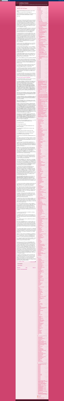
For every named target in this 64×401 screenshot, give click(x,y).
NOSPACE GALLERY (40, 354)
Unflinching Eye (40, 246)
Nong (38, 300)
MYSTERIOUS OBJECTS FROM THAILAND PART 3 (42, 388)
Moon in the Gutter (40, 209)
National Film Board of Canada (42, 353)
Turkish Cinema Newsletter (41, 245)
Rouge (39, 226)
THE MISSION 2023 (41, 42)
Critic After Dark (40, 147)
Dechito (39, 155)
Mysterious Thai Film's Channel (42, 296)
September (40, 13)
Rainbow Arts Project (40, 223)
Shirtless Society (40, 314)
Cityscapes (39, 146)
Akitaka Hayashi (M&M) (41, 120)
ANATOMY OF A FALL (41, 48)
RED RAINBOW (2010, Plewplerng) (42, 115)
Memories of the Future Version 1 (42, 204)
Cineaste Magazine (40, 142)
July (39, 15)
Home (26, 267)
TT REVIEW (39, 317)
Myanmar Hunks (40, 212)
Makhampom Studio (40, 352)
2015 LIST (39, 376)
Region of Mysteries (40, 310)
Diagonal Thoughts (40, 157)
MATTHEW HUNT (40, 202)
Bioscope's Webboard (40, 265)
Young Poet (39, 328)
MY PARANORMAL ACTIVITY (42, 39)
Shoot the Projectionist (41, 231)
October (40, 12)
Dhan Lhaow (39, 273)
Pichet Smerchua (40, 303)
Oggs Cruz (39, 217)
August (40, 14)
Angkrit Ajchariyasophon (41, 262)
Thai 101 (39, 239)
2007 (38, 75)
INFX (38, 184)
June (39, 16)
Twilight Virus (39, 325)
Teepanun (39, 238)
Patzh (38, 302)
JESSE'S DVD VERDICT (41, 186)
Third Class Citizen (40, 321)
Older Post (34, 267)
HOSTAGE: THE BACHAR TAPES (43, 22)
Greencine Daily (40, 180)
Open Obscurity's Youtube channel (42, 88)
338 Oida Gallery (40, 337)
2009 (38, 73)
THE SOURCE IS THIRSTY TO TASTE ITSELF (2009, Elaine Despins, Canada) (43, 101)
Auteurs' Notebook (40, 128)
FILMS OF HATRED (41, 27)
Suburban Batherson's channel (42, 356)
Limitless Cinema (23, 3)
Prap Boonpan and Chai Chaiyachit (42, 307)
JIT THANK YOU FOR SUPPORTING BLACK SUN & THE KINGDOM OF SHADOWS (42, 84)
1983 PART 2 (40, 58)
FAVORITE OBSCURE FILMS (41, 382)
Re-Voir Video (39, 224)
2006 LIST (39, 369)
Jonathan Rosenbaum (40, 191)
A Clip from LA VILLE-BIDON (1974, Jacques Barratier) (42, 106)
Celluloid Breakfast (40, 139)
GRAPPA (39, 281)
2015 (38, 68)
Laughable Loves (40, 289)
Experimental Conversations (41, 164)
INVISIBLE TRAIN (41, 43)
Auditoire (39, 127)
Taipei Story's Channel (41, 357)
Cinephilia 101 (40, 145)
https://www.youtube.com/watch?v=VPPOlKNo (23, 77)
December (40, 10)
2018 (38, 65)
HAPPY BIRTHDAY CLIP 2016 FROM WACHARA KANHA (42, 82)
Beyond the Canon (40, 131)
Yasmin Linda (39, 255)
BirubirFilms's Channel (41, 342)
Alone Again (39, 261)
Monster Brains (40, 208)
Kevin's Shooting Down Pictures (42, 192)
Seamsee (39, 313)
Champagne (39, 269)
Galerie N (39, 345)
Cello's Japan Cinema (40, 138)
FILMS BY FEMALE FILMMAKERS (42, 383)
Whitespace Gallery (40, 361)
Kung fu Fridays (40, 194)
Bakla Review (39, 129)
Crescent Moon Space (41, 270)
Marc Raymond (40, 201)
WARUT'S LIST (40, 35)
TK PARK (39, 359)
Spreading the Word (40, 235)
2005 (38, 77)
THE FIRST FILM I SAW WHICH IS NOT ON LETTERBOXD (43, 44)
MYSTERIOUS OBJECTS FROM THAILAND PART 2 (42, 387)
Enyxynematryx (40, 277)
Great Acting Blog (40, 179)
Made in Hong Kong (40, 292)
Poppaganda (39, 306)
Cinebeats (39, 143)
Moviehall (39, 295)
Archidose (39, 123)
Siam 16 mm (39, 232)
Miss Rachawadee (40, 294)
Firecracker (39, 175)
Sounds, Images (40, 234)
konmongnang (40, 332)
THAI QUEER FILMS (40, 392)
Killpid (39, 287)
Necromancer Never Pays (41, 213)
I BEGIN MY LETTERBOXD (42, 50)
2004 (38, 78)
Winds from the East (40, 252)
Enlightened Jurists (40, 276)
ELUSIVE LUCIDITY (40, 161)
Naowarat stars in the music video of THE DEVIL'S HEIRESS (42, 116)
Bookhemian (39, 268)
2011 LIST (39, 373)
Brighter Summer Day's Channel (42, 343)
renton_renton (40, 333)
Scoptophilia (39, 228)
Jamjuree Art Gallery (40, 348)
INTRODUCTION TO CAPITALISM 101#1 (43, 95)
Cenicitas (39, 140)
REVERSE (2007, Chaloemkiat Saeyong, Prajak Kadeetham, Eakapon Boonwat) (43, 96)
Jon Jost (39, 190)
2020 (38, 63)
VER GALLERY (40, 360)
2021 (38, 62)
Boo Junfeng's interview (41, 107)
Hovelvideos (39, 284)
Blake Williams (40, 132)
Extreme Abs (39, 166)
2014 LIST (39, 375)
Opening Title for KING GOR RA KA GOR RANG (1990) (42, 105)
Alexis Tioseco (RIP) (40, 121)
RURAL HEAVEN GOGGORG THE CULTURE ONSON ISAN (43, 32)
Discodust (39, 158)
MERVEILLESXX (40, 291)
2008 (38, 74)
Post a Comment (20, 265)
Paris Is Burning (40, 220)
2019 (38, 64)
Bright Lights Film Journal (41, 135)
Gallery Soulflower (40, 346)
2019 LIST (39, 379)
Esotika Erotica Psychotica (41, 162)
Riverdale (39, 311)
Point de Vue (39, 305)
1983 (39, 59)
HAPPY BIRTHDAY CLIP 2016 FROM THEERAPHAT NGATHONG (42, 81)
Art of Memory (40, 125)
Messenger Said (40, 205)
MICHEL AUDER (41, 21)
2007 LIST (39, 370)
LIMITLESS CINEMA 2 (40, 197)
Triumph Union (40, 324)
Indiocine (39, 183)
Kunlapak (39, 288)
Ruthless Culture (40, 227)
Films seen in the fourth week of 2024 (43, 23)
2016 (38, 67)
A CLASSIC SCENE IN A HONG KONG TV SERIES (42, 52)
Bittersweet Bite (40, 266)
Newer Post (18, 267)
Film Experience (40, 169)
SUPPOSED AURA (40, 237)
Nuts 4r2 (39, 215)
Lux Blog (39, 200)
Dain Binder (39, 150)
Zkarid (39, 329)
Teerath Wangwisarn (40, 318)
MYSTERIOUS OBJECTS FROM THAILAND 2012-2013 (42, 386)
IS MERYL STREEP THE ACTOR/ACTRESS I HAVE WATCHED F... (42, 37)
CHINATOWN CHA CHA (41, 34)
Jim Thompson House (40, 349)
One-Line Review (40, 219)
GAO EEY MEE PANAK (41, 280)
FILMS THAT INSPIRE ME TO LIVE (43, 24)
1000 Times (39, 258)
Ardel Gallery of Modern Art (41, 338)
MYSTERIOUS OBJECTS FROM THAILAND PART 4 (42, 390)
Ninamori (39, 299)
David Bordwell (40, 153)
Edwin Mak (39, 160)
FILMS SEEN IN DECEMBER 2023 (43, 53)
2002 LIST (39, 366)
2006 (38, 76)
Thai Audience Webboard (41, 320)
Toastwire (39, 243)
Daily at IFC (39, 149)
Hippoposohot (39, 283)
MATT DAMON (40, 26)
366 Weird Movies (40, 119)
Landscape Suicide (40, 195)
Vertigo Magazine (40, 249)
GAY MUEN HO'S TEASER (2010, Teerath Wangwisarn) (42, 110)
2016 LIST (39, 377)
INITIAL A (39, 285)
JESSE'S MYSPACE (40, 187)
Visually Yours (40, 326)
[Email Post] (35, 261)
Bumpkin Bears (40, 136)
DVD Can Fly (39, 272)
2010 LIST (39, 372)
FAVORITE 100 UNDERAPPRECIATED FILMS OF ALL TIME (42, 381)
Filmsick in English (40, 173)
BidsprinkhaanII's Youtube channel (42, 86)
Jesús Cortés (39, 188)
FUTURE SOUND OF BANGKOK (42, 177)
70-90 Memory (40, 259)
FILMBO (39, 172)
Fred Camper (39, 176)
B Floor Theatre (40, 263)
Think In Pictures (40, 241)
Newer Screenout (40, 298)
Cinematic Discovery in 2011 (41, 380)
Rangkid (39, 309)
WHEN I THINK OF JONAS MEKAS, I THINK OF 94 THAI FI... (43, 28)
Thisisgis (39, 322)
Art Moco (39, 124)
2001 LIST (39, 365)
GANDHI (40, 38)
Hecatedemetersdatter (41, 181)
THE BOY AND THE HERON (42, 41)
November (40, 11)
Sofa (38, 315)
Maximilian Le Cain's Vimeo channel (42, 87)
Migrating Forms (40, 206)
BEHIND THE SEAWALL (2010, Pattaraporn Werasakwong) (42, 113)
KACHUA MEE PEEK (41, 49)
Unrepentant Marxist (40, 247)
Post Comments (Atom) (24, 269)
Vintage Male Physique (41, 250)
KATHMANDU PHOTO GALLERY (42, 350)
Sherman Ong (39, 230)
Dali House (39, 151)
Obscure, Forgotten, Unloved (41, 216)
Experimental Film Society (41, 165)
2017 (38, 66)
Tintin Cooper (39, 242)
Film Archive (39, 168)
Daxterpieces (39, 154)
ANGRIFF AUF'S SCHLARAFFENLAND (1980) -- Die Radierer (43, 108)
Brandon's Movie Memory (41, 134)
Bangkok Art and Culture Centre (42, 341)
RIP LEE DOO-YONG (41, 33)
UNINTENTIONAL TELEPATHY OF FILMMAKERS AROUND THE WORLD (42, 393)
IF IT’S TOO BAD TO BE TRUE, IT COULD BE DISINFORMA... (43, 25)
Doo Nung (39, 274)
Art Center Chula (40, 339)
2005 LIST (39, 368)
